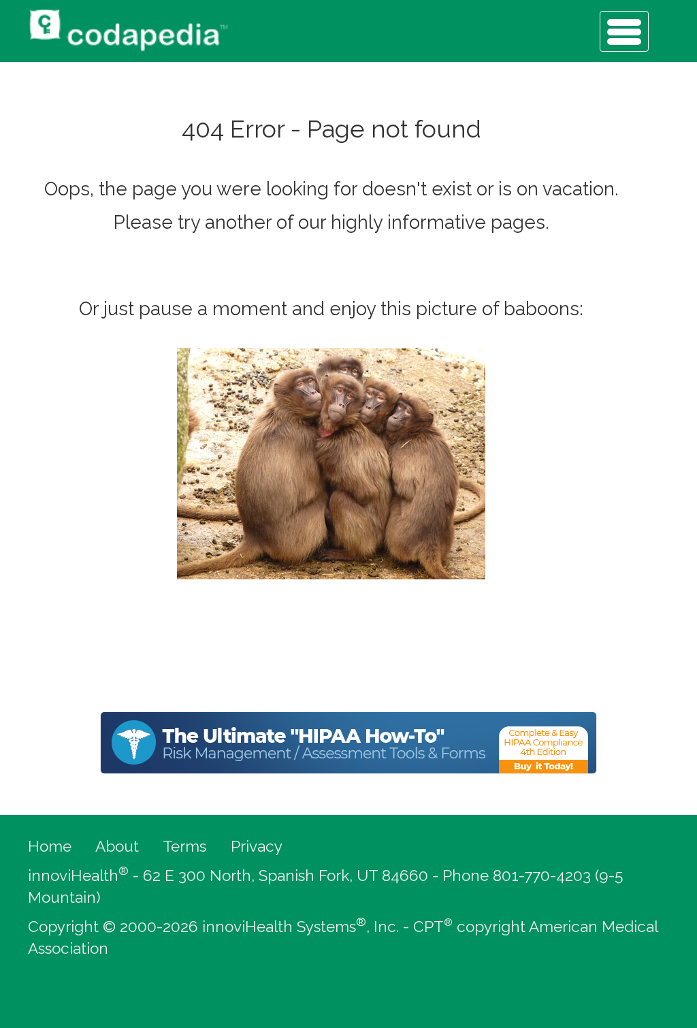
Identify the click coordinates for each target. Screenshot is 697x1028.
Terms (184, 846)
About (117, 846)
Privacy (256, 846)
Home (49, 846)
